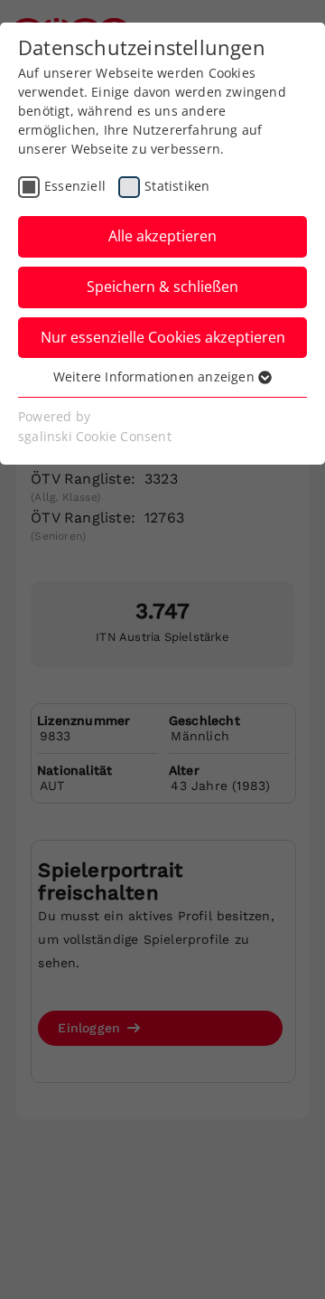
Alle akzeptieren (162, 236)
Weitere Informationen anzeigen (155, 376)
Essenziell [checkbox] (75, 185)
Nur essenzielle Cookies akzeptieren (163, 337)
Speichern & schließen (162, 287)
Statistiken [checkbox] (176, 185)
